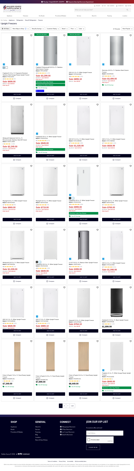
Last (72, 405)
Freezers (40, 20)
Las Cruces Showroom (68, 432)
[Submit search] (127, 9)
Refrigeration (19, 20)
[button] (95, 6)
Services (79, 16)
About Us (94, 16)
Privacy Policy (62, 461)
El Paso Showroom (67, 429)
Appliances (9, 16)
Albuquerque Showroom (68, 427)
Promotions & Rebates (60, 16)
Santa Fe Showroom (67, 434)
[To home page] (12, 8)
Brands (12, 429)
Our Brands (41, 16)
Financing (109, 16)
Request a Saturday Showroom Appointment (81, 2)
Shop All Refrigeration (30, 20)
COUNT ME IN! (93, 447)
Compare (18, 98)
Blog (36, 434)
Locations (125, 16)
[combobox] (20, 28)
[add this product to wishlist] (31, 35)
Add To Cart (17, 94)
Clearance (25, 16)
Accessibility (70, 461)
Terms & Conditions (52, 461)
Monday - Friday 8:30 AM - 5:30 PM (53, 2)
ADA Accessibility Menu (80, 461)
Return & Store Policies (41, 440)
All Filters (6, 28)
